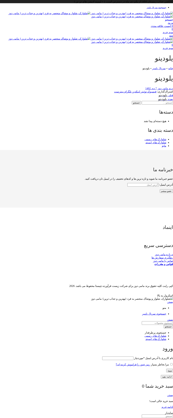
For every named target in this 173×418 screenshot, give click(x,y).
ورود (170, 370)
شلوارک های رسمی (155, 139)
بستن (170, 302)
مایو (164, 145)
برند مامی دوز (165, 88)
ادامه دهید (167, 377)
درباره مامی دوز (164, 254)
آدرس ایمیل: (166, 184)
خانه (170, 68)
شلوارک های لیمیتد (155, 142)
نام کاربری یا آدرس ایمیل (153, 358)
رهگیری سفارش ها (162, 257)
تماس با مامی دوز (163, 260)
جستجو (136, 102)
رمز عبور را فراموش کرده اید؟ (133, 364)
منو (171, 35)
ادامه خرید (167, 407)
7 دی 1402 (151, 88)
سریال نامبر (159, 68)
